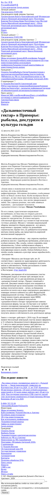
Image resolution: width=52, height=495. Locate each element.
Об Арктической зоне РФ (12, 449)
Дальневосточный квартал (24, 65)
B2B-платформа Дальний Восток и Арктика (20, 412)
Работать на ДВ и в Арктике (16, 76)
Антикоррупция (37, 90)
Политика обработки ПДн (12, 460)
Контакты (5, 102)
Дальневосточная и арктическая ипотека (18, 435)
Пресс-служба (36, 95)
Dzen (23, 406)
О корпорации (7, 444)
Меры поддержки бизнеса (12, 58)
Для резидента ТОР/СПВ (12, 12)
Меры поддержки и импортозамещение (24, 96)
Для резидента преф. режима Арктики (17, 40)
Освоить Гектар (8, 72)
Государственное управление (16, 86)
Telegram (4, 406)
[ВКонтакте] (6, 369)
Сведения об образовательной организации (25, 89)
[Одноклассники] (9, 369)
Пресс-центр (6, 462)
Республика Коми (16, 21)
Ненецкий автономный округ (21, 19)
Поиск (4, 30)
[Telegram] (2, 369)
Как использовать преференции (14, 419)
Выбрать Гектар (21, 72)
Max (10, 406)
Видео (20, 95)
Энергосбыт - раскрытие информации (25, 88)
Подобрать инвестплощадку (29, 60)
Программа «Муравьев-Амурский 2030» (31, 79)
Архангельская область (11, 16)
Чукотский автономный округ (14, 25)
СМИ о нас (13, 95)
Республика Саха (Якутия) (35, 21)
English (11, 5)
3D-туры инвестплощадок (12, 417)
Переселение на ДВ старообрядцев (16, 440)
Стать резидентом (8, 7)
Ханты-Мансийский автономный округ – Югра (21, 23)
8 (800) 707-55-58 (8, 403)
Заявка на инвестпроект (11, 424)
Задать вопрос (19, 67)
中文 (16, 5)
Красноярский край (29, 16)
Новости (4, 95)
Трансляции (14, 100)
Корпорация (34, 86)
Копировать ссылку (9, 372)
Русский (4, 5)
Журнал (26, 95)
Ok (26, 406)
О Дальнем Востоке (9, 84)
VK (19, 406)
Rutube (15, 406)
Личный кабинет (8, 35)
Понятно (5, 493)
